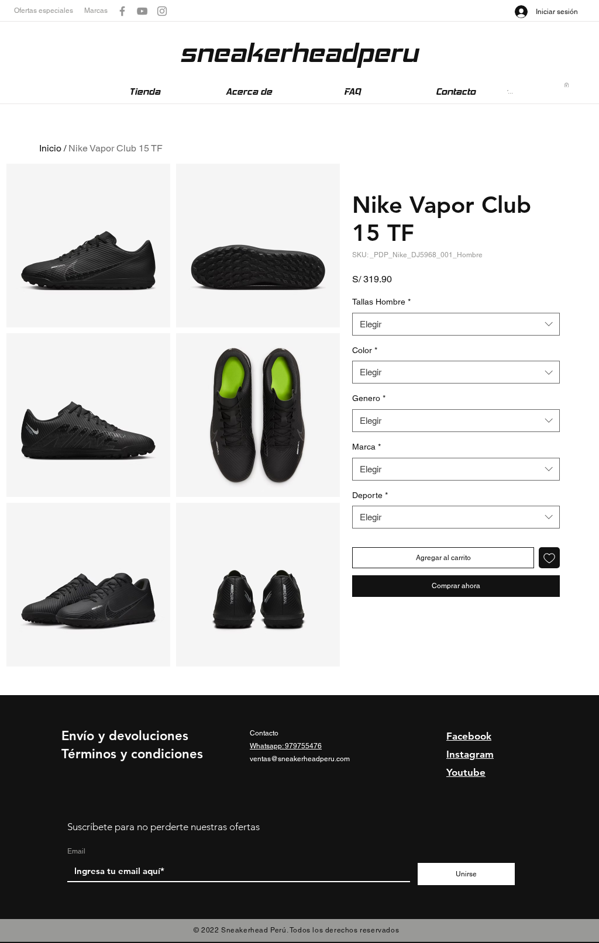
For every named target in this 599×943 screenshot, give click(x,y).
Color (364, 350)
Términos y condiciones (132, 754)
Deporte (370, 495)
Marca (366, 446)
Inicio (50, 148)
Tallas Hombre (381, 301)
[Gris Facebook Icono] (122, 11)
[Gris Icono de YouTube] (142, 11)
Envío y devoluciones (124, 736)
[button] (49, 11)
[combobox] (456, 324)
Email (76, 851)
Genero (368, 398)
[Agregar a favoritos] (549, 557)
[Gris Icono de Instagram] (162, 11)
